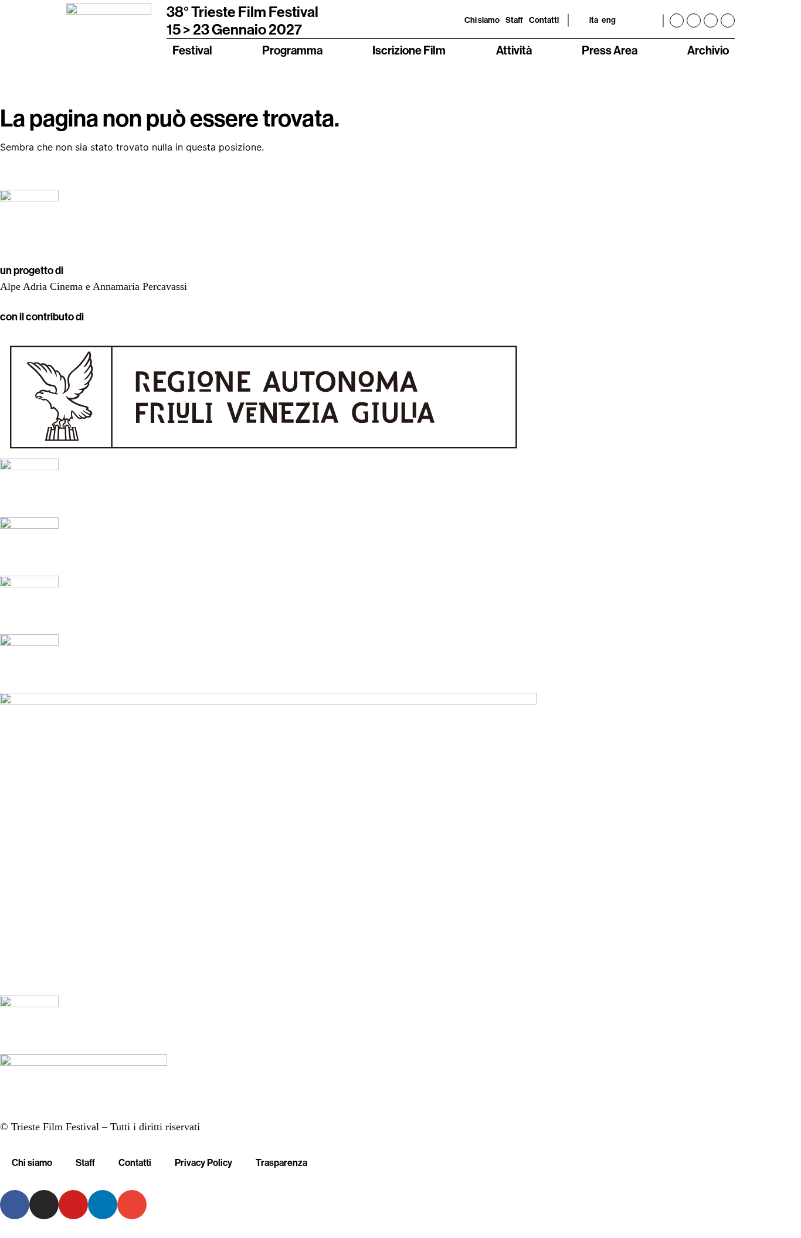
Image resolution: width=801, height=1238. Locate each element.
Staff (514, 20)
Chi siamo (482, 20)
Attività (514, 50)
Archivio (708, 50)
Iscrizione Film (409, 50)
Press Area (609, 50)
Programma (292, 50)
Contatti (544, 20)
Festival (192, 50)
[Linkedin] (728, 20)
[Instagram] (694, 20)
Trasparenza (281, 1162)
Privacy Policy (203, 1162)
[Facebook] (677, 20)
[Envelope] (132, 1204)
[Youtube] (711, 20)
